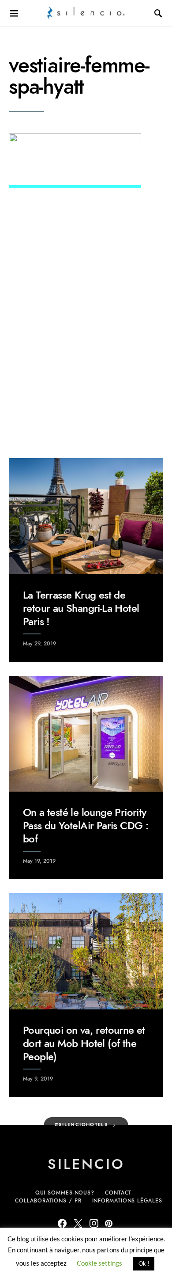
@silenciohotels (81, 1124)
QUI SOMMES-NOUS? (64, 1192)
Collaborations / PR (48, 1200)
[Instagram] (94, 1223)
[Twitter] (78, 1223)
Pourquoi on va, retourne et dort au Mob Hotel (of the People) (84, 1043)
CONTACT (118, 1192)
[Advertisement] (86, 345)
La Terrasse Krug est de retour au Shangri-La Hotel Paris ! (81, 608)
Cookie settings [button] (99, 1263)
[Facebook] (62, 1223)
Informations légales (127, 1200)
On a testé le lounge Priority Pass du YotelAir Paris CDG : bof (85, 825)
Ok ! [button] (143, 1263)
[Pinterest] (108, 1223)
